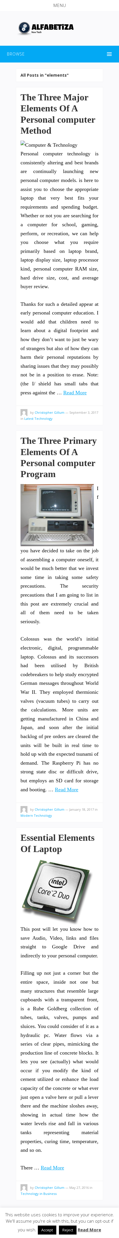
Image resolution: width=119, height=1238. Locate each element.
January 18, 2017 (81, 809)
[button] (59, 5)
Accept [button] (47, 1230)
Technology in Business (39, 1193)
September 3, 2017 (83, 412)
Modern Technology (36, 815)
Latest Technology (38, 418)
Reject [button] (67, 1230)
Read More (75, 393)
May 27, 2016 (79, 1187)
